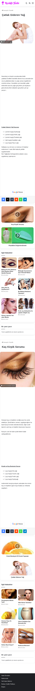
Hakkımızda (4, 678)
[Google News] (17, 192)
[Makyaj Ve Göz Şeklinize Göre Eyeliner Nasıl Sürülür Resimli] (9, 262)
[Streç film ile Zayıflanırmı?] (9, 282)
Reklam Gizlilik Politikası (8, 684)
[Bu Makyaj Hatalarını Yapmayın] (26, 284)
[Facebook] (3, 199)
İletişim (3, 687)
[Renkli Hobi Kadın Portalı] (11, 3)
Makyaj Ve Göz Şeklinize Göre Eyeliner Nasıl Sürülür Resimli (8, 271)
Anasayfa (5, 10)
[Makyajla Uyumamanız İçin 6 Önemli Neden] (26, 263)
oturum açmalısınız (19, 332)
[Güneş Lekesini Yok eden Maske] (9, 306)
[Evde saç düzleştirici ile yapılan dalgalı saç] (26, 303)
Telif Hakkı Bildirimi (6, 681)
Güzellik (11, 10)
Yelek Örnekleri (5, 675)
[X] (8, 199)
